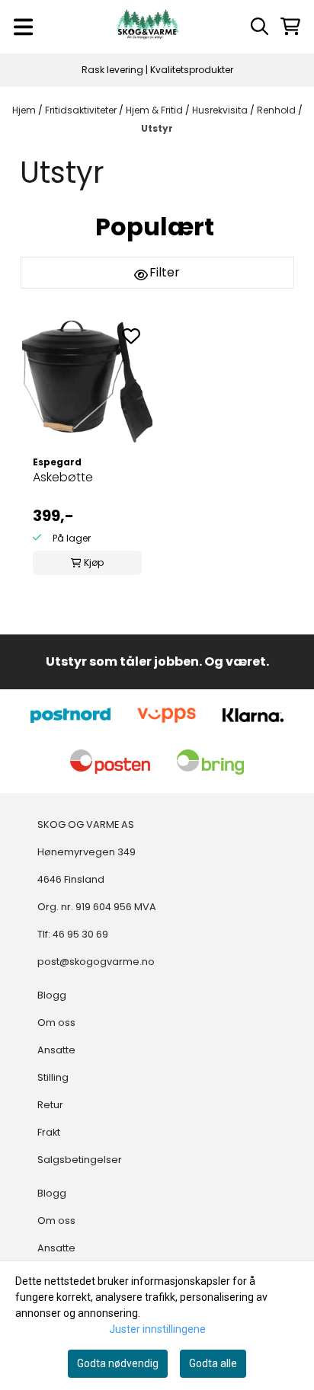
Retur (50, 1104)
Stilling (53, 1077)
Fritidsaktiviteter (82, 110)
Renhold (277, 110)
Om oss (56, 1022)
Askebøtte (63, 477)
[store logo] (148, 27)
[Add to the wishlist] (131, 336)
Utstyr (157, 128)
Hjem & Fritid (155, 110)
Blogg (51, 995)
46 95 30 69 (80, 934)
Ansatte (56, 1049)
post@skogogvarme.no (96, 961)
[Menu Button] (23, 27)
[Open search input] (259, 26)
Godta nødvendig (118, 1363)
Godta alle (213, 1363)
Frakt (48, 1132)
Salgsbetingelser (79, 1159)
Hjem (25, 110)
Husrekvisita (221, 110)
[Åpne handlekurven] (290, 26)
